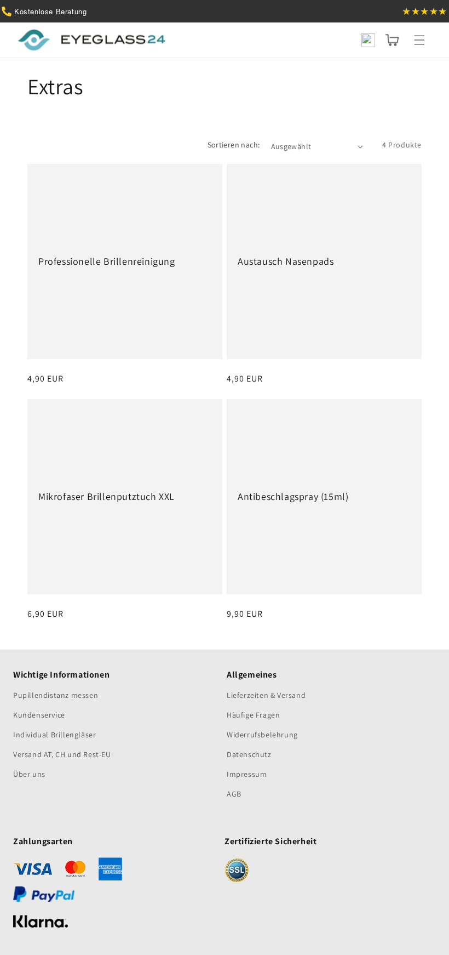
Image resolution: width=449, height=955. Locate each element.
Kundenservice (39, 715)
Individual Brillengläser (54, 735)
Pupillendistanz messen (55, 695)
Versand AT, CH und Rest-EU (62, 754)
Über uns (29, 774)
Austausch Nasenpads (285, 261)
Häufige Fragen (253, 715)
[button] (419, 40)
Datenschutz (249, 754)
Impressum (247, 774)
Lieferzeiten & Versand (266, 695)
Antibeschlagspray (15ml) (293, 496)
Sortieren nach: (234, 145)
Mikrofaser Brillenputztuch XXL (106, 496)
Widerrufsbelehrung (262, 735)
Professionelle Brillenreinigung (106, 261)
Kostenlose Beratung (50, 11)
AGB (234, 794)
